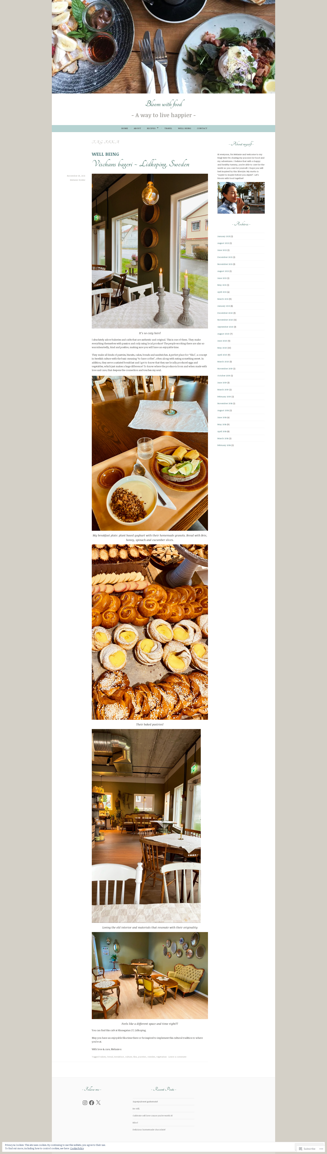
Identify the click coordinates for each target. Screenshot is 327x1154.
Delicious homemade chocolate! (149, 1129)
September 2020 (225, 326)
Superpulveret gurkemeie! (145, 1101)
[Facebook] (92, 1103)
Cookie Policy (77, 1148)
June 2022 (222, 250)
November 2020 (225, 319)
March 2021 (222, 298)
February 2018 (224, 445)
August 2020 (223, 333)
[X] (98, 1103)
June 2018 (222, 417)
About (137, 128)
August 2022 (223, 243)
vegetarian (161, 1056)
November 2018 (224, 403)
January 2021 (223, 305)
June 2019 (222, 382)
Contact (202, 128)
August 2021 (223, 271)
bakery (102, 1056)
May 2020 (222, 347)
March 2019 (223, 389)
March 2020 (223, 361)
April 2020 (222, 354)
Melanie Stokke (77, 179)
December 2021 (224, 257)
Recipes (151, 128)
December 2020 (225, 312)
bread (110, 1056)
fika (135, 1056)
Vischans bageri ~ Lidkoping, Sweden (140, 164)
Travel (168, 128)
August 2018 (223, 410)
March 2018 (222, 438)
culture (128, 1056)
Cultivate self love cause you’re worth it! (153, 1115)
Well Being (184, 128)
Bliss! (135, 1122)
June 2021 (222, 278)
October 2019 (223, 375)
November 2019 (225, 368)
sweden (151, 1056)
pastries (142, 1056)
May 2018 (221, 424)
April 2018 (222, 431)
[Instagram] (85, 1103)
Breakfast (119, 1056)
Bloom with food (163, 104)
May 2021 (221, 284)
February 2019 (224, 396)
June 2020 (222, 340)
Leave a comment (177, 1056)
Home (124, 128)
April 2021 (222, 291)
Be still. (136, 1108)
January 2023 (223, 236)
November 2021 (224, 264)
